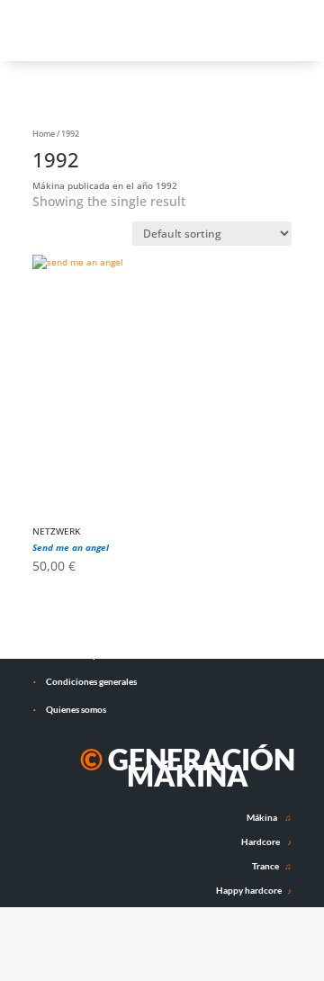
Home (43, 134)
